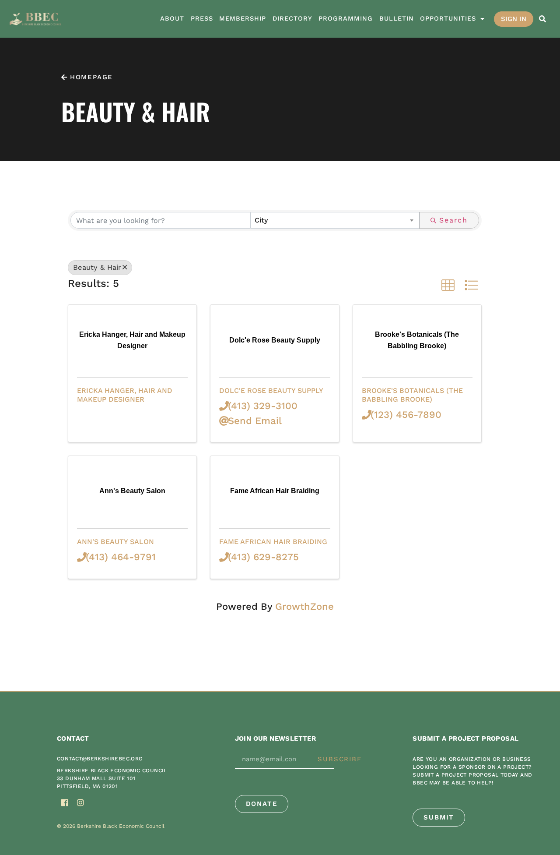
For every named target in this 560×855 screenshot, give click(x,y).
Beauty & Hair (97, 267)
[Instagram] (80, 802)
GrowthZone (304, 606)
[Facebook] (65, 802)
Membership (242, 18)
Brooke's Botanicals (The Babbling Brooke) (412, 394)
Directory (292, 18)
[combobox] (335, 220)
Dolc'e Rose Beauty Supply (271, 390)
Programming (345, 18)
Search (453, 220)
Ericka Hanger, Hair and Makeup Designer (124, 394)
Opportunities (448, 18)
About (172, 18)
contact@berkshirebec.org (100, 759)
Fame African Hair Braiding (273, 541)
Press (202, 18)
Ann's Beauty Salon (115, 541)
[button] (542, 19)
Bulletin (396, 18)
